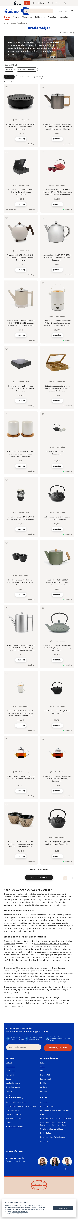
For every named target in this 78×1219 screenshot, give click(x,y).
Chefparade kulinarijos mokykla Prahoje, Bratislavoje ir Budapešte (54, 1124)
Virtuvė (9, 1063)
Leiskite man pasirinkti (13, 1214)
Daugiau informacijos (20, 1211)
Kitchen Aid (45, 1075)
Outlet (9, 1095)
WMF (42, 1063)
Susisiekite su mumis (14, 1126)
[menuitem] (7, 18)
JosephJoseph (45, 1079)
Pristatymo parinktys (14, 1114)
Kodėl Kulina (45, 1133)
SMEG (42, 1071)
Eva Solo (43, 1091)
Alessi (42, 1067)
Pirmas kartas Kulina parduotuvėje (54, 1110)
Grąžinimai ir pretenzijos (16, 1102)
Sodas (8, 1079)
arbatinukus (9, 944)
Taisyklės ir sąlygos (14, 1118)
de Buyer (43, 1087)
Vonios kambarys (13, 1083)
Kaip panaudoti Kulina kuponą (52, 1137)
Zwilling (43, 1083)
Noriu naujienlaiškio (58, 1048)
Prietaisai (10, 1075)
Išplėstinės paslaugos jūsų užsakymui (21, 1106)
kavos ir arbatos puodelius (46, 944)
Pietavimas (10, 1067)
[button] (39, 77)
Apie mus (44, 1141)
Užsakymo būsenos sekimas (51, 1129)
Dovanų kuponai (47, 1106)
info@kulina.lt (15, 1158)
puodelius (64, 944)
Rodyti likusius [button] (39, 877)
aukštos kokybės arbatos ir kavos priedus (23, 897)
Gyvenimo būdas (13, 1087)
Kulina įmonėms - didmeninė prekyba (55, 1118)
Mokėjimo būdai (12, 1110)
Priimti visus (62, 1208)
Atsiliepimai (45, 1102)
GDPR (8, 1122)
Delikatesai (10, 1071)
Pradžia (9, 1091)
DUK (42, 1114)
